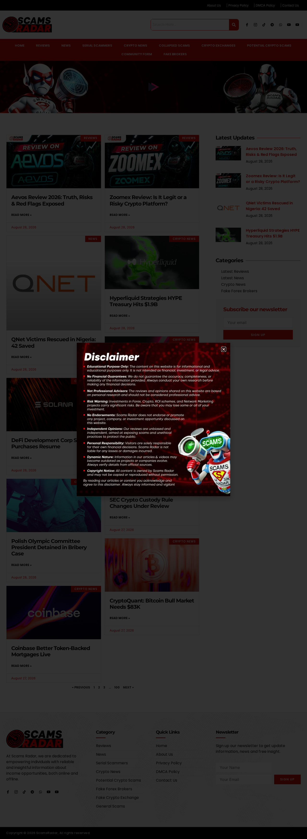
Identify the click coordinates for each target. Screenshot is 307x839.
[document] (153, 419)
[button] (223, 349)
